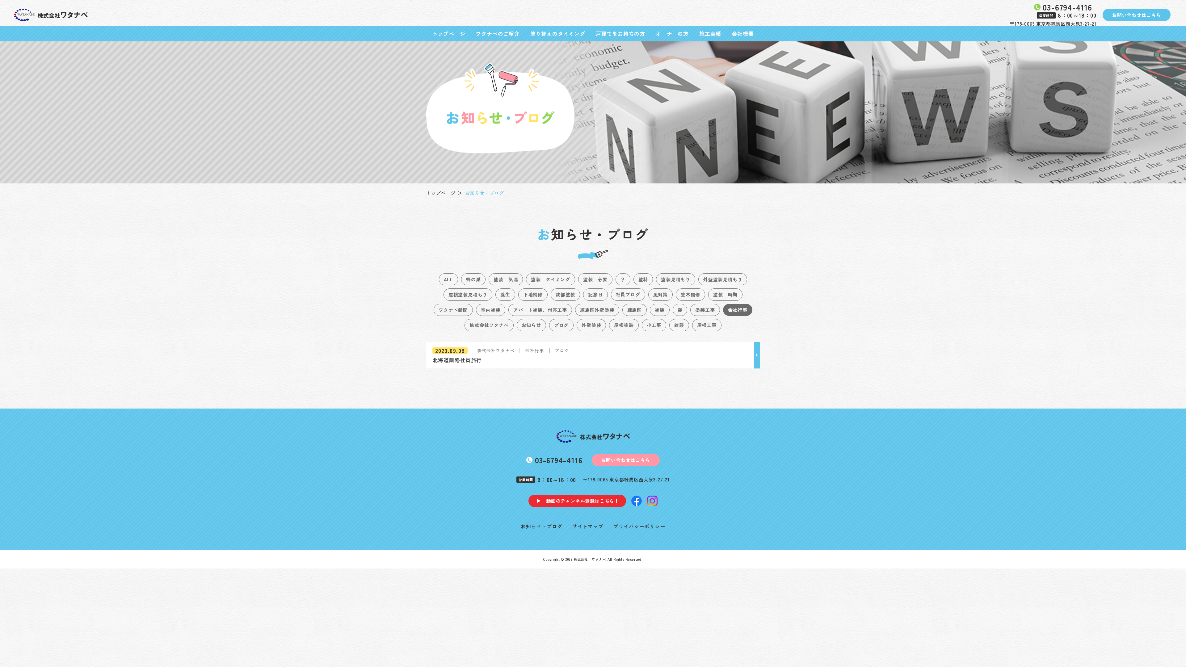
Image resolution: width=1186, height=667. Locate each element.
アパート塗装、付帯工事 (540, 310)
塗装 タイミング (550, 279)
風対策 (660, 294)
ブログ (561, 325)
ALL (448, 279)
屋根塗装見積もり (467, 294)
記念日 (595, 294)
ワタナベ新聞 (453, 310)
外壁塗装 (591, 325)
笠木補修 (690, 294)
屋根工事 (707, 325)
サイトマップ (588, 526)
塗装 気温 (506, 279)
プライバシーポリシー (639, 526)
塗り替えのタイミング (557, 33)
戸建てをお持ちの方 (620, 33)
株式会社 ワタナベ (590, 559)
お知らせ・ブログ (541, 526)
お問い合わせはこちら (1136, 15)
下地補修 (533, 294)
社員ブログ (628, 294)
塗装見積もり (675, 279)
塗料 (643, 279)
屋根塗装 (623, 325)
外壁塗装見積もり (722, 279)
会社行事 (737, 310)
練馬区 (634, 310)
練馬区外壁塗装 (597, 310)
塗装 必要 (595, 279)
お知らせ (531, 325)
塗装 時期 (725, 294)
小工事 (654, 325)
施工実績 (710, 33)
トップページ (448, 33)
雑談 (679, 325)
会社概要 (743, 33)
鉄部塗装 (565, 294)
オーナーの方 (672, 33)
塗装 (660, 310)
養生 (505, 294)
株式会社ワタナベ (488, 325)
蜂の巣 (473, 279)
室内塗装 (490, 310)
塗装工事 (705, 310)
